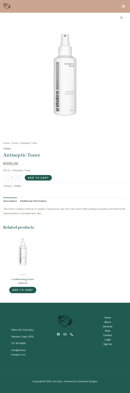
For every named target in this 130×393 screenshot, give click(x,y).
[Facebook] (58, 334)
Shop (107, 330)
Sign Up (107, 344)
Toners (15, 143)
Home (6, 143)
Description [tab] (10, 200)
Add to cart (38, 177)
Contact (107, 335)
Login (108, 339)
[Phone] (71, 334)
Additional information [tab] (33, 200)
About (107, 322)
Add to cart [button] (22, 289)
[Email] (65, 334)
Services (107, 326)
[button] (121, 18)
